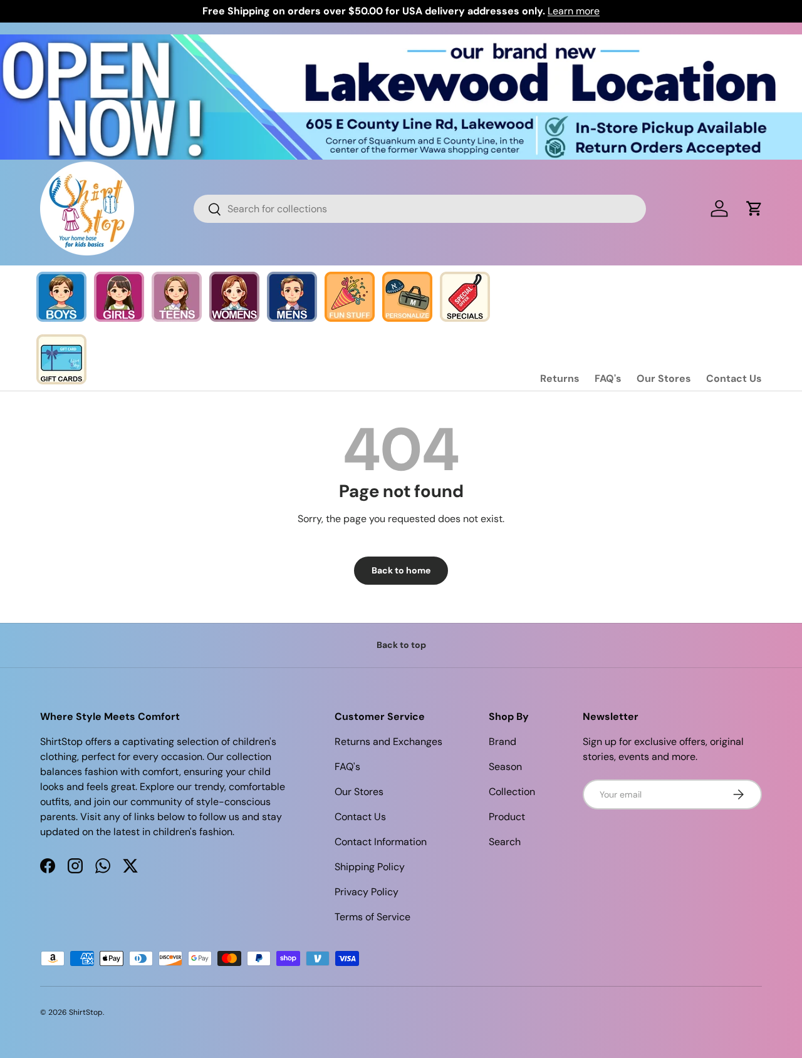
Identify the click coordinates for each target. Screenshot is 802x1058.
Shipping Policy (370, 866)
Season (505, 766)
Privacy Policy (366, 891)
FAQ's (608, 378)
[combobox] (420, 209)
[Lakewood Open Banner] (401, 41)
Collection (512, 791)
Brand (502, 741)
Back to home (401, 570)
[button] (754, 208)
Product (507, 816)
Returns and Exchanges (388, 741)
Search (505, 841)
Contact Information (381, 841)
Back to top (401, 644)
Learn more (574, 11)
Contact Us (734, 378)
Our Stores (664, 378)
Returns (560, 378)
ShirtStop (86, 1012)
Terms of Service (372, 916)
